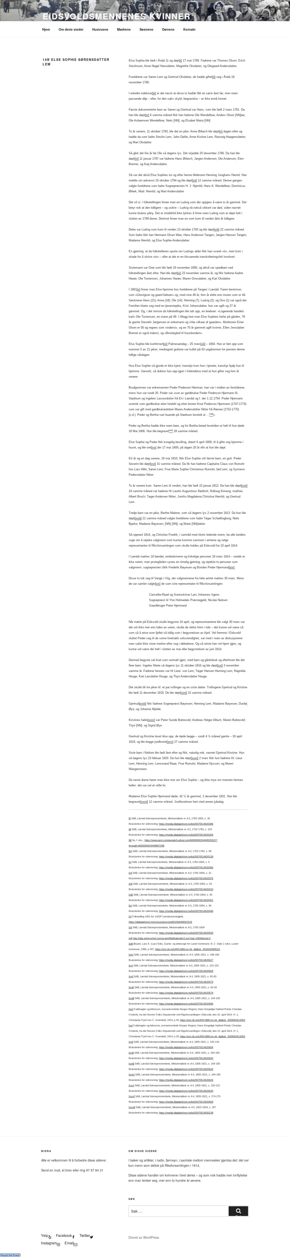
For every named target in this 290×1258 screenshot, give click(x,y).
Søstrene (146, 29)
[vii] (194, 180)
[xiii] (131, 943)
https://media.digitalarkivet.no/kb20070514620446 (186, 911)
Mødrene (124, 29)
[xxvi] (194, 758)
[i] (180, 60)
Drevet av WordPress (143, 1237)
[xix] (231, 567)
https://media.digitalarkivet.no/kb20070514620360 (186, 867)
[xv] (153, 447)
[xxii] (184, 692)
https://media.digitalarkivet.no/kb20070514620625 (186, 1058)
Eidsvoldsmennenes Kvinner (117, 16)
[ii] (213, 77)
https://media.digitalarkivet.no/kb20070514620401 (186, 900)
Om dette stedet (71, 29)
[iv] (147, 115)
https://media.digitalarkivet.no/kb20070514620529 (186, 932)
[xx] (157, 583)
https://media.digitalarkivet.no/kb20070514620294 (186, 834)
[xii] (203, 344)
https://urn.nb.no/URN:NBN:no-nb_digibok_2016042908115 (187, 949)
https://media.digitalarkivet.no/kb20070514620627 (186, 960)
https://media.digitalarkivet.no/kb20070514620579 (186, 992)
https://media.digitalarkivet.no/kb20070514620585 (186, 1003)
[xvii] (244, 485)
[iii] (154, 93)
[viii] (216, 229)
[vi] (137, 158)
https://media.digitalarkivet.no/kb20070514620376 (186, 878)
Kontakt (189, 29)
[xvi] (153, 464)
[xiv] (131, 954)
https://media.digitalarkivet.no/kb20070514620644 (186, 1091)
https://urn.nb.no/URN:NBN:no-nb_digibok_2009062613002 (212, 1020)
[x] (138, 289)
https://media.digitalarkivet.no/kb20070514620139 (186, 856)
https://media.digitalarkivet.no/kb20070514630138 (186, 1112)
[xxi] (220, 665)
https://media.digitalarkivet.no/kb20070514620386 (186, 823)
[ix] (179, 273)
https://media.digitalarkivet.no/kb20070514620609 (186, 971)
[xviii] (138, 518)
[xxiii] (142, 703)
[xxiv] (151, 720)
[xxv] (170, 741)
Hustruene (100, 29)
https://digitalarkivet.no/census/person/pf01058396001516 (160, 922)
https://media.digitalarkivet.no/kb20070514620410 (186, 889)
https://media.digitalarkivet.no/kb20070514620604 (186, 1047)
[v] (220, 131)
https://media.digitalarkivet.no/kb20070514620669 (186, 1101)
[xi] (165, 344)
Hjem (46, 29)
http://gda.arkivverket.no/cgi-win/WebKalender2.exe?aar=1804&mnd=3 (171, 938)
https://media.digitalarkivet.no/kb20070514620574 (186, 982)
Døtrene (168, 29)
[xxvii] (144, 801)
